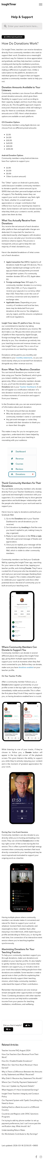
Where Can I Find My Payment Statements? (20, 1082)
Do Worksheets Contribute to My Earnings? (20, 1134)
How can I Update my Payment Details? (18, 1086)
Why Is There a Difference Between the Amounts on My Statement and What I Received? (22, 1073)
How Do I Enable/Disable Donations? (17, 1061)
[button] (40, 4)
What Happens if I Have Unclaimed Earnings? (20, 1089)
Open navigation (14, 37)
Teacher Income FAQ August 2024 (16, 1050)
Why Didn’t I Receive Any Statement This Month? (22, 1078)
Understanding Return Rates (13, 1130)
